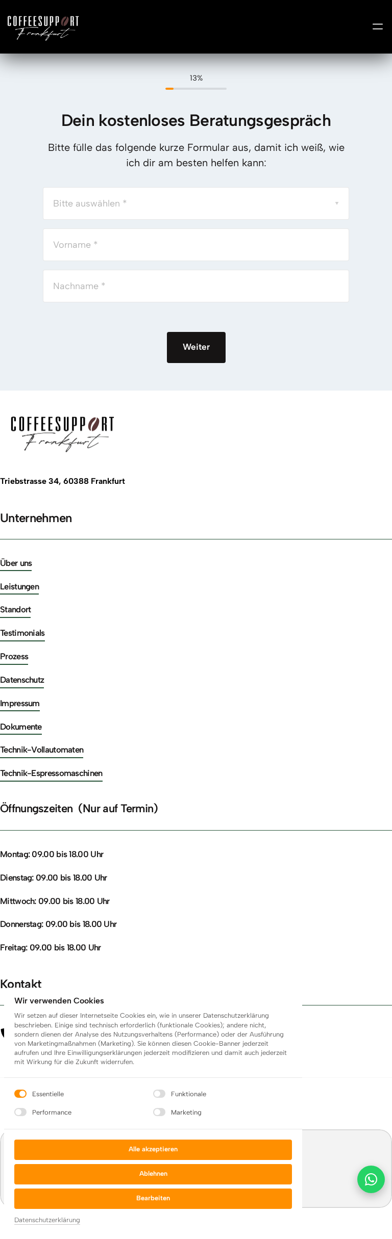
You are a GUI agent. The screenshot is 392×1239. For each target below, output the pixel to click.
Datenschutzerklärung (47, 1220)
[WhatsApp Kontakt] (371, 1179)
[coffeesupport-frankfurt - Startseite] (44, 26)
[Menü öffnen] (377, 26)
